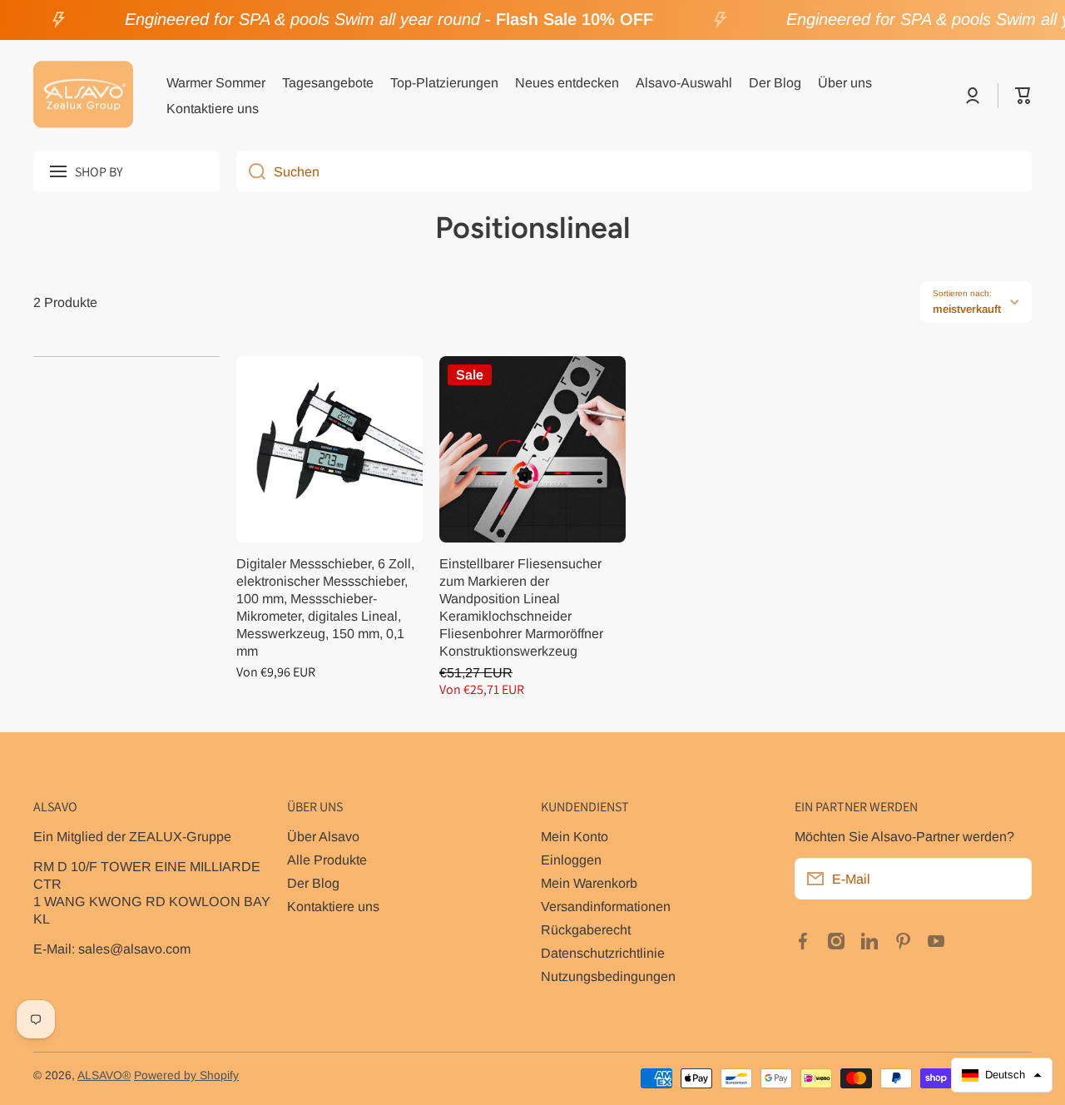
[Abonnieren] (1011, 878)
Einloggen (571, 859)
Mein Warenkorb (589, 882)
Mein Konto (574, 836)
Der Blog (313, 882)
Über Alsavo (323, 836)
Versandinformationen (606, 906)
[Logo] (83, 96)
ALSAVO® (104, 1075)
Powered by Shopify (186, 1075)
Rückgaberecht (586, 929)
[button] (1023, 95)
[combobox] (634, 171)
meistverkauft (967, 309)
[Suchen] (250, 171)
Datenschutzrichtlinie (603, 952)
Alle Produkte (327, 859)
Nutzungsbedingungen (608, 976)
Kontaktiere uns (333, 906)
